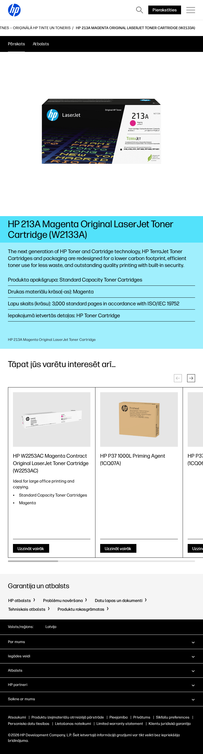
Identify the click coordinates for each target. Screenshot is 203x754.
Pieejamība (118, 717)
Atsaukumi (17, 717)
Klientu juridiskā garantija (170, 723)
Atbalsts (41, 43)
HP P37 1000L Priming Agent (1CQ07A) (132, 459)
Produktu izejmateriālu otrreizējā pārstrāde (67, 717)
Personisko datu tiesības (28, 723)
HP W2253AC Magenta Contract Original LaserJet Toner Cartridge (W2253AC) (51, 463)
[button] (191, 378)
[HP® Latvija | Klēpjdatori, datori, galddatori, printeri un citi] (14, 10)
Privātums (141, 717)
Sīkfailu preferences (173, 717)
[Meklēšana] (139, 10)
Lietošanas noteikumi (73, 723)
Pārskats (16, 43)
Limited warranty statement (119, 723)
